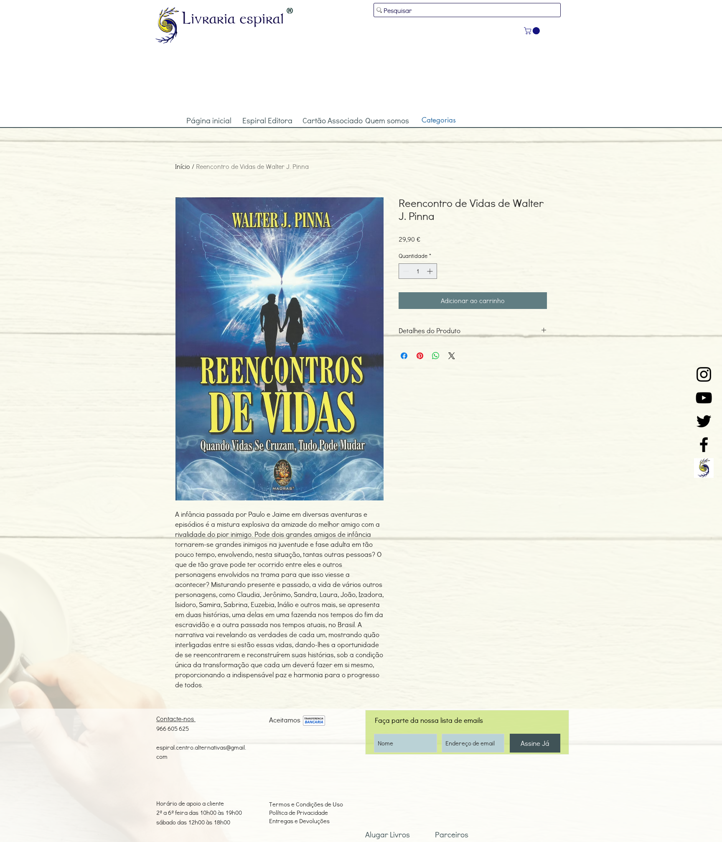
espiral (262, 18)
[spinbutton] (417, 271)
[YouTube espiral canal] (704, 398)
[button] (533, 30)
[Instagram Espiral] (704, 374)
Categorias (439, 120)
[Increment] (430, 271)
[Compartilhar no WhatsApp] (436, 356)
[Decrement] (405, 271)
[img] (314, 721)
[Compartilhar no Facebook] (404, 356)
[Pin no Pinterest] (420, 356)
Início (182, 166)
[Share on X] (452, 356)
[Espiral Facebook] (704, 444)
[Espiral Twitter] (704, 421)
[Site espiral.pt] (704, 468)
